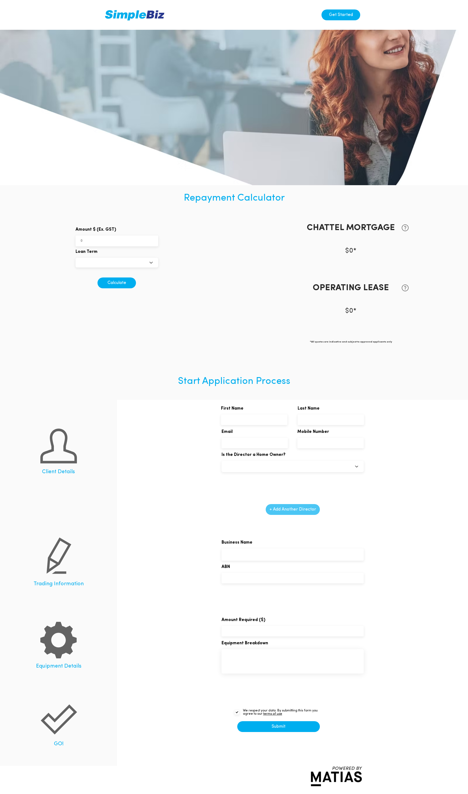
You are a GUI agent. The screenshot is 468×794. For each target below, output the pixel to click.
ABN (226, 567)
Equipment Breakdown (245, 643)
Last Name (309, 408)
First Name (232, 408)
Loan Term (87, 252)
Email (227, 432)
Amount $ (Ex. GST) (96, 229)
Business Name (237, 542)
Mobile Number (313, 432)
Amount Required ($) (243, 620)
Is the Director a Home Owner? (253, 455)
